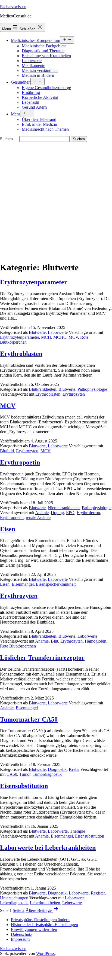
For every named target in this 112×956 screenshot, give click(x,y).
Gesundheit (20, 82)
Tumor (24, 774)
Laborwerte (32, 60)
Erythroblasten (21, 353)
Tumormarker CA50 (29, 719)
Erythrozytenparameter (33, 282)
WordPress (45, 953)
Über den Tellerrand (39, 119)
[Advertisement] (56, 201)
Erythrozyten (74, 394)
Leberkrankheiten (45, 902)
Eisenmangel (23, 584)
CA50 (12, 774)
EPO (70, 512)
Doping (57, 512)
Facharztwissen (13, 6)
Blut (54, 641)
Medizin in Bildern (38, 75)
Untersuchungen (14, 898)
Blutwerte (37, 332)
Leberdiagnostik (14, 902)
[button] (40, 919)
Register (98, 893)
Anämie (42, 512)
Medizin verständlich (40, 70)
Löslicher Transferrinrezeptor (42, 657)
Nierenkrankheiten (64, 507)
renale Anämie (38, 517)
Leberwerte (72, 902)
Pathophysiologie (92, 389)
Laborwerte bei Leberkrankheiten (48, 847)
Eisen (7, 529)
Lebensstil (30, 102)
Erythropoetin (20, 462)
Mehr (15, 114)
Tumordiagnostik (47, 774)
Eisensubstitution (24, 785)
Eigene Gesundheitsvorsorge (46, 87)
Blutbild (7, 450)
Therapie (77, 831)
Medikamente (33, 65)
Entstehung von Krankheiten (46, 55)
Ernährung (31, 92)
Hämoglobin (95, 641)
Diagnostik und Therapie (43, 50)
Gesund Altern (34, 107)
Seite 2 (18, 910)
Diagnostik (57, 769)
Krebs (74, 769)
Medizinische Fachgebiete (44, 46)
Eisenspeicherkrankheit (56, 584)
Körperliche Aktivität (40, 97)
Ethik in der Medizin (39, 124)
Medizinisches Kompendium (35, 40)
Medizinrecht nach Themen (45, 129)
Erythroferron (88, 512)
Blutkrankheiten (42, 389)
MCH (46, 337)
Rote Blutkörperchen (18, 646)
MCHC (59, 337)
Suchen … (9, 138)
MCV (73, 337)
